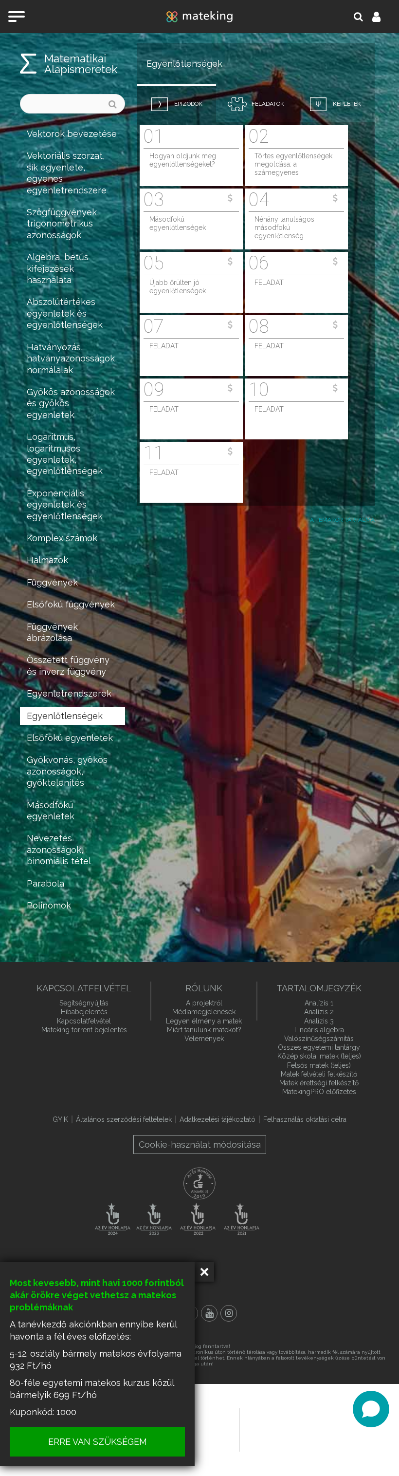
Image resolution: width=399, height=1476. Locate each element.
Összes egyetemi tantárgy (319, 1047)
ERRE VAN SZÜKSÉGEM (97, 1442)
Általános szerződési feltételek (124, 1119)
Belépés (382, 16)
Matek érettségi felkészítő (319, 1083)
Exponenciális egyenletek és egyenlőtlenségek (65, 504)
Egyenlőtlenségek (65, 716)
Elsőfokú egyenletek (70, 738)
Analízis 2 (319, 1012)
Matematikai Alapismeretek (80, 64)
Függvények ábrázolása (52, 632)
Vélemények (204, 1038)
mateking (199, 16)
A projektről (204, 1003)
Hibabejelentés (84, 1012)
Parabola (45, 883)
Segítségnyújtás (84, 1003)
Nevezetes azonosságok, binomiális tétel (59, 849)
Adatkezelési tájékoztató (217, 1119)
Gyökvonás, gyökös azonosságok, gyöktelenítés (67, 771)
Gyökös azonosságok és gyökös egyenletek (71, 403)
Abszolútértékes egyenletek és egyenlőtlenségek (65, 313)
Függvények (52, 582)
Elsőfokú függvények (71, 604)
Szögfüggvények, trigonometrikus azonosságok (63, 223)
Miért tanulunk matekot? (204, 1030)
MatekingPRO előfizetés (319, 1092)
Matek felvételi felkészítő (319, 1074)
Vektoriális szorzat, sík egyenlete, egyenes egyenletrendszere (67, 173)
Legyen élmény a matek (204, 1021)
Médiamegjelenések (204, 1012)
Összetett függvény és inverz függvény (68, 665)
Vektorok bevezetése (72, 134)
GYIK (60, 1119)
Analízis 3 (319, 1021)
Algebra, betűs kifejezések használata (58, 268)
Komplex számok (62, 538)
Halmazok (47, 560)
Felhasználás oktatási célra (304, 1119)
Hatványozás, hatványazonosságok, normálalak (72, 358)
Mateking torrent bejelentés (84, 1030)
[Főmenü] (16, 16)
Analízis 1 (319, 1003)
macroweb (309, 1428)
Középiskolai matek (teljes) (319, 1056)
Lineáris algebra (319, 1030)
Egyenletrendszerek (69, 693)
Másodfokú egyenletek (50, 810)
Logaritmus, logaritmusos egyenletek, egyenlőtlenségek (65, 454)
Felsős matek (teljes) (319, 1065)
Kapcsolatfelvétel (84, 1021)
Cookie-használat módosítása (200, 1144)
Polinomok (49, 905)
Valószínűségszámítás (319, 1038)
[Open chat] (371, 1409)
